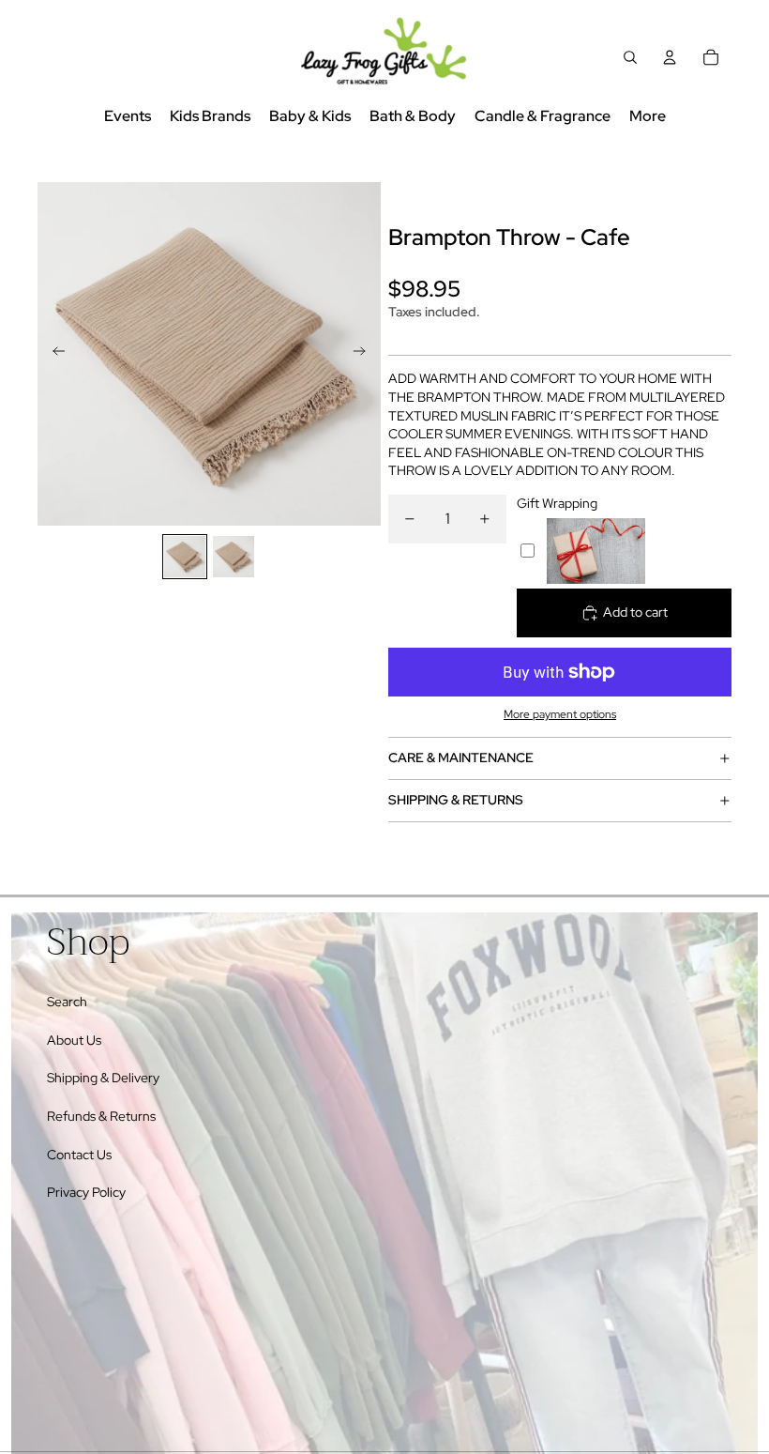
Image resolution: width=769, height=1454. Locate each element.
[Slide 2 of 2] (233, 556)
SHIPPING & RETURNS (455, 799)
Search (67, 1001)
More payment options (560, 714)
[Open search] (630, 57)
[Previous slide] (53, 354)
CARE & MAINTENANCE (461, 757)
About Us (74, 1040)
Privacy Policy (86, 1192)
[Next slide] (365, 354)
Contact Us (79, 1154)
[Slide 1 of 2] (184, 556)
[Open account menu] (669, 57)
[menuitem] (647, 117)
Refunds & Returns (101, 1116)
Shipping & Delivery (103, 1077)
